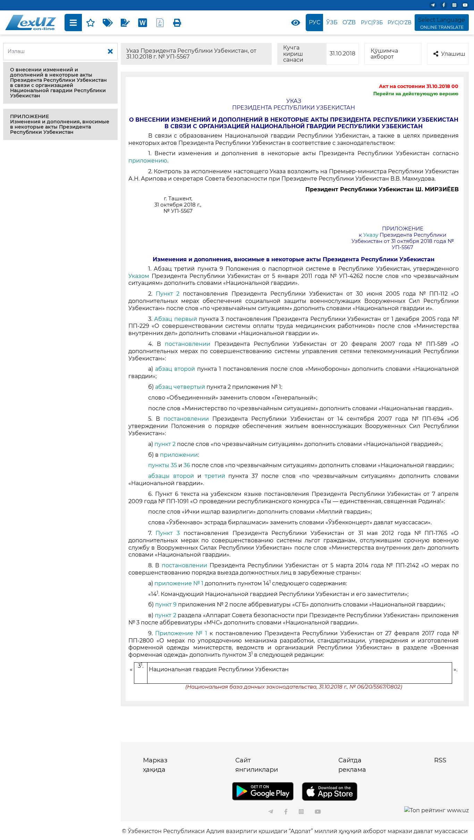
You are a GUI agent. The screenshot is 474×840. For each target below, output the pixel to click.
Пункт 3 (169, 533)
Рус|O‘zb (400, 22)
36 (188, 465)
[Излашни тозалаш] (110, 51)
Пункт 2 (168, 293)
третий (217, 476)
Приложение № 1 (181, 633)
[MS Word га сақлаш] (142, 22)
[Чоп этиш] (177, 22)
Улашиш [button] (453, 54)
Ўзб (332, 22)
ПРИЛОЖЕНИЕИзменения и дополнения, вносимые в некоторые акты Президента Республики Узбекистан (59, 124)
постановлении (189, 344)
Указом (140, 276)
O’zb (349, 22)
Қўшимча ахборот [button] (384, 53)
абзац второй (176, 369)
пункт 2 (165, 444)
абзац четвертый (180, 387)
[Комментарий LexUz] (125, 22)
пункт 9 (166, 604)
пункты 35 (163, 465)
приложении (179, 455)
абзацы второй (172, 476)
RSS (440, 760)
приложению (147, 160)
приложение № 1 (178, 583)
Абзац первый (176, 319)
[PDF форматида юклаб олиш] (160, 22)
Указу (371, 235)
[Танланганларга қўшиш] (90, 22)
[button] (60, 83)
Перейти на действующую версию (415, 93)
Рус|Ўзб (372, 22)
